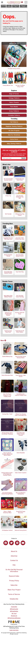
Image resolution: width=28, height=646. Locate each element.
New (2, 340)
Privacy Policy (12, 155)
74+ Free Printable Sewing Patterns (8, 179)
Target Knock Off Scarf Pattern (19, 331)
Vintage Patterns (14, 98)
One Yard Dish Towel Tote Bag (20, 296)
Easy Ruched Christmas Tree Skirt (20, 197)
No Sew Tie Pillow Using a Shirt (20, 86)
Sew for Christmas (14, 135)
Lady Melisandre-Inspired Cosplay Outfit (20, 394)
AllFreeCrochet (14, 609)
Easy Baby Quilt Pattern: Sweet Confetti (20, 434)
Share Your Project (14, 590)
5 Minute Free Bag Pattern (19, 214)
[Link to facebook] (5, 543)
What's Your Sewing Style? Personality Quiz (20, 414)
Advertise (14, 556)
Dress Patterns (14, 111)
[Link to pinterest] (17, 543)
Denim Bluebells (21, 452)
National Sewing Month (21, 530)
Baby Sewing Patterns (14, 143)
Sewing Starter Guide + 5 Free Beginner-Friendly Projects (7, 474)
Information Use (20, 155)
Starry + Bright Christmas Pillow (7, 512)
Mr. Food (14, 613)
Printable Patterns (14, 115)
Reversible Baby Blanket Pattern (8, 272)
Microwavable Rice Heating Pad (20, 493)
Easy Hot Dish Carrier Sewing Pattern (20, 357)
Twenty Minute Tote (8, 85)
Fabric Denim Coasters (20, 472)
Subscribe (14, 585)
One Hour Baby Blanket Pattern (20, 255)
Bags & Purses (14, 94)
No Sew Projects (14, 130)
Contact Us (14, 560)
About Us (14, 551)
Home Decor (14, 139)
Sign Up (23, 158)
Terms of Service (14, 594)
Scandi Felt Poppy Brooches (20, 512)
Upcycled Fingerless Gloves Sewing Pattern (7, 493)
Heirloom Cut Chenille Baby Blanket (8, 314)
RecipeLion (14, 615)
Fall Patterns (14, 122)
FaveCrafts (14, 606)
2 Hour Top (8, 195)
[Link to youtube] (23, 543)
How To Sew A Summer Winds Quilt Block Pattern (7, 454)
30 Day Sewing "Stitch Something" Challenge (7, 433)
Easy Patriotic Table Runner (21, 376)
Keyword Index (14, 576)
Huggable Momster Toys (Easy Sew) (8, 238)
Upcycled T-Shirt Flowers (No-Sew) (19, 238)
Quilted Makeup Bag (7, 356)
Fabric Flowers (14, 102)
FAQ (14, 565)
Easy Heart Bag (20, 271)
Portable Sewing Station (14, 68)
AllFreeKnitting (14, 611)
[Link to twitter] (11, 543)
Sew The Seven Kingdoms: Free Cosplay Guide (7, 395)
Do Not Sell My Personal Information (14, 570)
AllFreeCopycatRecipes (14, 618)
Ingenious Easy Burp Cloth (8, 331)
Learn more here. (14, 630)
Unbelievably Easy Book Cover (19, 179)
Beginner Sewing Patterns (14, 126)
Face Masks (14, 107)
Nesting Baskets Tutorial (8, 255)
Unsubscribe (14, 599)
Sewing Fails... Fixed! (7, 414)
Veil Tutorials (8, 214)
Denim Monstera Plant (7, 375)
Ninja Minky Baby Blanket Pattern (8, 296)
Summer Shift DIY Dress (19, 313)
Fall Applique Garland (7, 530)
